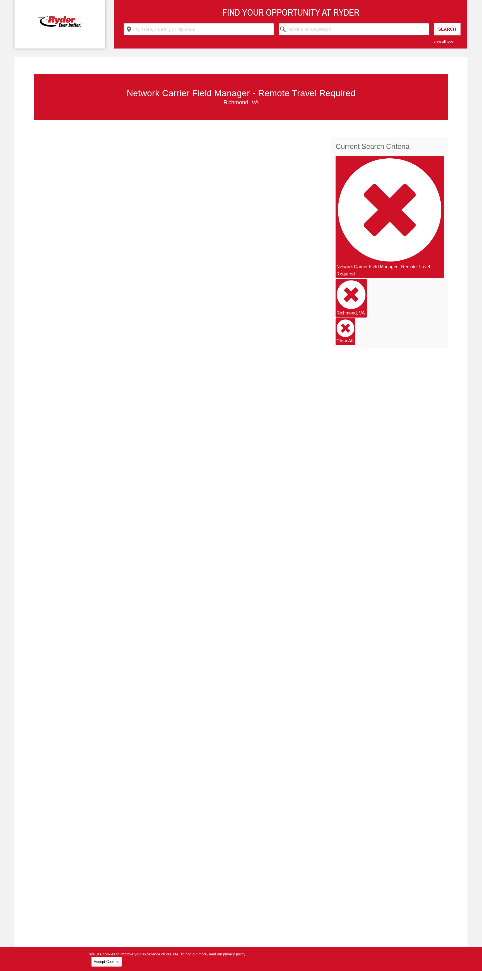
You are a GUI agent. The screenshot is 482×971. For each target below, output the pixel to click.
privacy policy (235, 954)
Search (447, 29)
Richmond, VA (350, 313)
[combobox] (199, 29)
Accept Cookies (106, 962)
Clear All (344, 340)
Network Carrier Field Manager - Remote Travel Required (383, 270)
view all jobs (444, 41)
